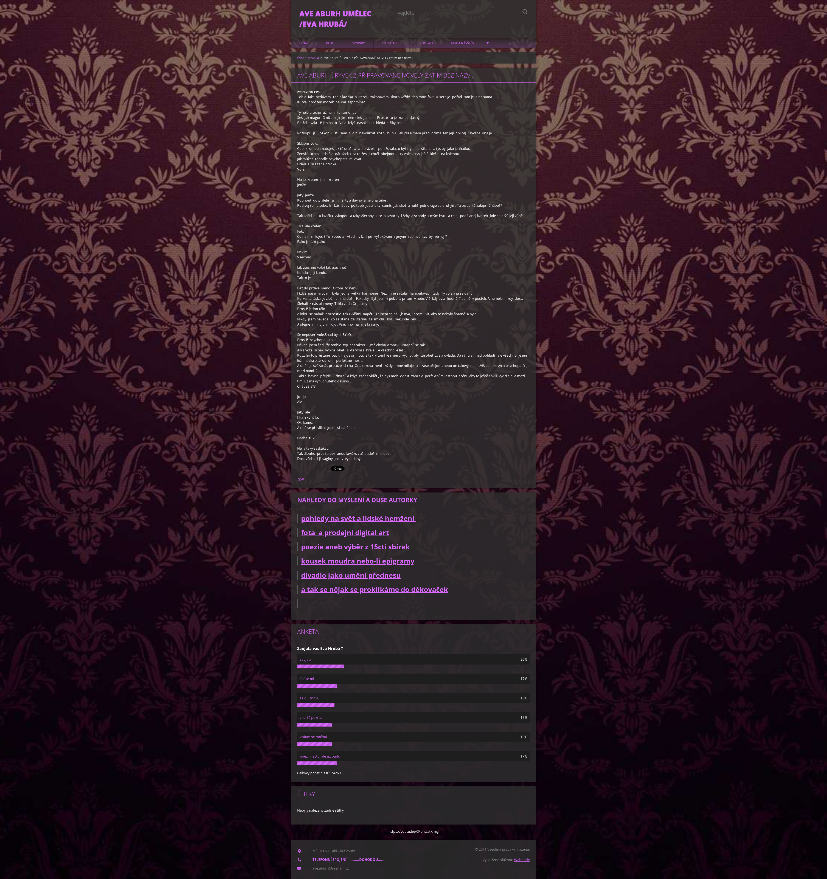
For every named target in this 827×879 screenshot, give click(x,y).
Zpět (301, 479)
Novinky (358, 43)
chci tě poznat (311, 717)
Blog (330, 43)
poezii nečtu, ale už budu (320, 756)
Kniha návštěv (462, 43)
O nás (304, 43)
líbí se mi (307, 678)
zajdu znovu (309, 698)
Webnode (522, 859)
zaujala (305, 659)
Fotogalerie (392, 43)
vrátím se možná (313, 737)
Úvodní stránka (308, 58)
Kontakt (427, 43)
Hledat (525, 12)
